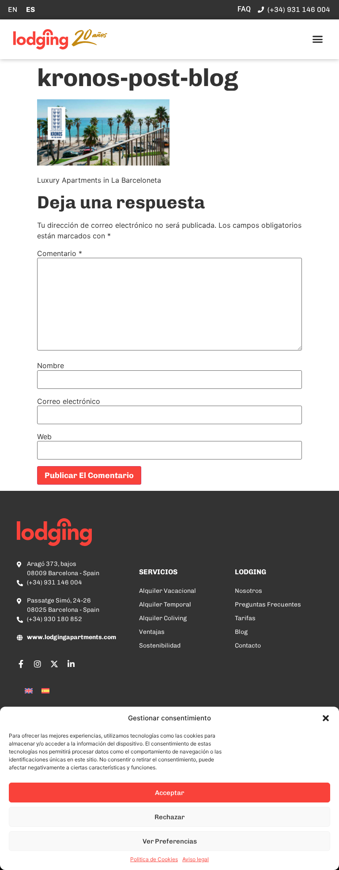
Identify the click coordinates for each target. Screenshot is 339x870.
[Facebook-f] (21, 664)
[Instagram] (37, 664)
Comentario (59, 253)
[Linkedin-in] (71, 664)
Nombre (50, 365)
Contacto (248, 645)
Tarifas (245, 618)
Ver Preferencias (170, 841)
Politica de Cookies (154, 859)
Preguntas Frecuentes (268, 604)
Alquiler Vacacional (167, 591)
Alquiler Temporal (165, 604)
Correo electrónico (68, 401)
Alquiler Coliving (163, 618)
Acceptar (169, 793)
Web (44, 436)
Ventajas (152, 632)
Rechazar (169, 817)
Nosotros (248, 591)
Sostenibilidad (160, 645)
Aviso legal (195, 859)
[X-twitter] (54, 664)
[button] (325, 718)
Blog (241, 632)
